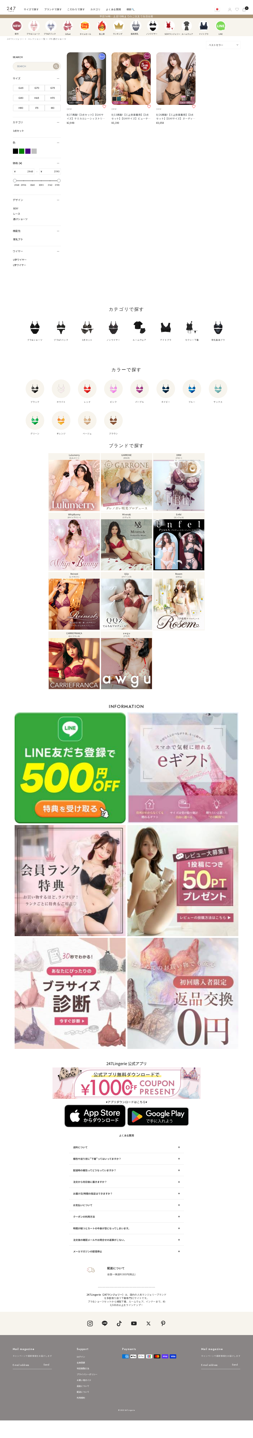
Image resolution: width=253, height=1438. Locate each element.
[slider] (15, 180)
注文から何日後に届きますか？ (90, 1182)
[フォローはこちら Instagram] (90, 1323)
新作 (17, 26)
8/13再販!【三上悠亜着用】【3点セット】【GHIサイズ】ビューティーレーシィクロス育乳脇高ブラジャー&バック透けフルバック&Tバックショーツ (131, 116)
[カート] (244, 9)
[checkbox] (21, 88)
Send (46, 1364)
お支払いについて (82, 1205)
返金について (83, 1385)
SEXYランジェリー (170, 26)
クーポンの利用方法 (84, 1216)
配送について (83, 1391)
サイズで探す (31, 9)
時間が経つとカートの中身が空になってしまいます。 (102, 1228)
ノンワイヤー (153, 26)
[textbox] (24, 171)
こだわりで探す (76, 9)
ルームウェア (187, 26)
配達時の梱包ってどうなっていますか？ (94, 1170)
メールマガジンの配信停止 (87, 1251)
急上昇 (102, 26)
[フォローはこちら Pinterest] (163, 1323)
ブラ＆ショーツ (34, 26)
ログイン (81, 1356)
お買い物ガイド (84, 1380)
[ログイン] (229, 9)
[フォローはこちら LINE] (104, 1323)
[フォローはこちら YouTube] (134, 1323)
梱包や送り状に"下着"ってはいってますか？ (97, 1158)
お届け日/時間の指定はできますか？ (93, 1193)
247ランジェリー (15, 38)
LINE (220, 26)
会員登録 (81, 1362)
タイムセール (85, 26)
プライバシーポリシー (87, 1374)
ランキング (119, 26)
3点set (68, 26)
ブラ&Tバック (51, 26)
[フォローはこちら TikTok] (119, 1323)
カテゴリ (95, 9)
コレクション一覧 (36, 38)
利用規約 (81, 1397)
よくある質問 (113, 9)
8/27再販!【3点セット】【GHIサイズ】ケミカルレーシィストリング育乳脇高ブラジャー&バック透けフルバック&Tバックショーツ (86, 116)
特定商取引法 (83, 1368)
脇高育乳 (136, 26)
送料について (80, 1147)
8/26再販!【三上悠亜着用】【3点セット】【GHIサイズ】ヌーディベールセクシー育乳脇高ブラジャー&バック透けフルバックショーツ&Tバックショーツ (175, 116)
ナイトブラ (204, 26)
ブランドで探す (53, 9)
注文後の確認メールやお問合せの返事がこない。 (99, 1240)
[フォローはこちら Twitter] (148, 1323)
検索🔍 (130, 9)
